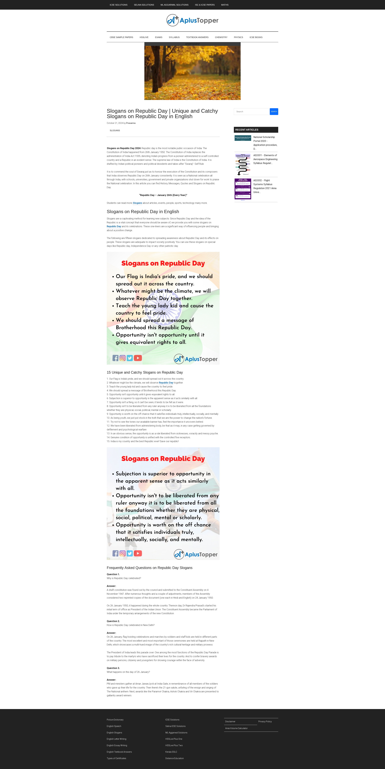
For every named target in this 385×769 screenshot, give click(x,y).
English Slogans (114, 732)
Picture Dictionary (115, 720)
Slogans (115, 130)
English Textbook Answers (119, 752)
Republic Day (114, 226)
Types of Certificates (116, 758)
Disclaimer (230, 721)
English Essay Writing (117, 745)
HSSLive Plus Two (174, 745)
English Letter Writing (116, 739)
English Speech (114, 726)
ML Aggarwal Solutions (176, 732)
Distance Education (174, 758)
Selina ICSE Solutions (175, 726)
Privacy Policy (265, 721)
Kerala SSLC (171, 752)
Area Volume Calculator (236, 728)
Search (274, 111)
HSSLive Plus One (173, 739)
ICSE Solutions (172, 720)
